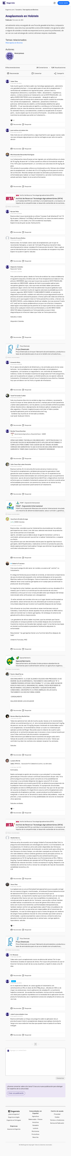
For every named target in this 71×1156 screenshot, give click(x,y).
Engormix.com (10, 10)
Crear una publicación (16, 1093)
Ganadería (19, 10)
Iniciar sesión (63, 3)
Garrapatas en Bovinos (30, 10)
